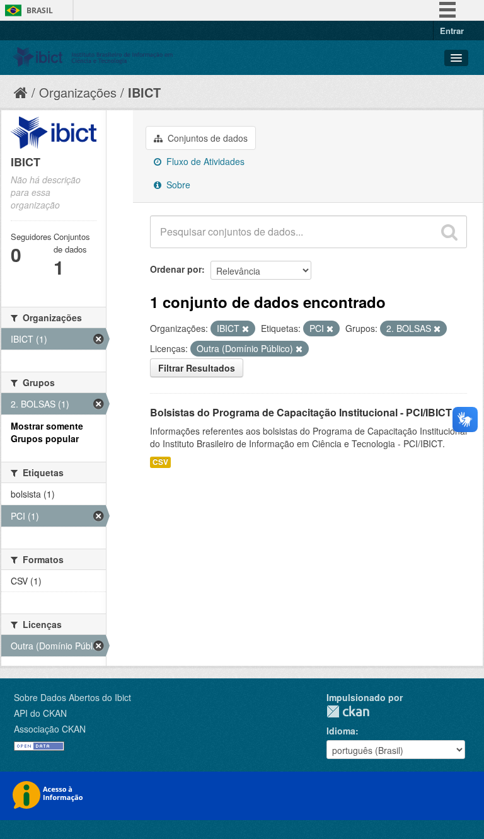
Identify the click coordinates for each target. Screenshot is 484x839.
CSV (160, 462)
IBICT (144, 92)
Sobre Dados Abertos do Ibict (72, 697)
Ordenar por (176, 269)
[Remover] (245, 329)
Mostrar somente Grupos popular (47, 432)
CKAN (347, 711)
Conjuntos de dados (206, 138)
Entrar (452, 31)
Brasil (39, 10)
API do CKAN (40, 713)
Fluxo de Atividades (204, 161)
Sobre (177, 184)
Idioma (340, 730)
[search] (449, 231)
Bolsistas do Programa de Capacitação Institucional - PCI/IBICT (301, 412)
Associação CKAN (50, 728)
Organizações (78, 92)
